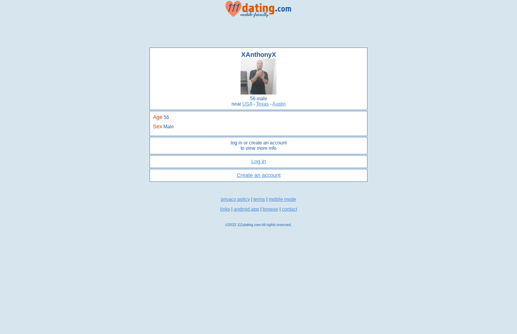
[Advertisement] (258, 32)
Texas (262, 103)
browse (270, 209)
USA (247, 103)
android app (246, 209)
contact (289, 209)
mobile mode (282, 199)
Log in (258, 161)
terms (259, 199)
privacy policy (235, 199)
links (225, 209)
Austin (279, 103)
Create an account (259, 175)
